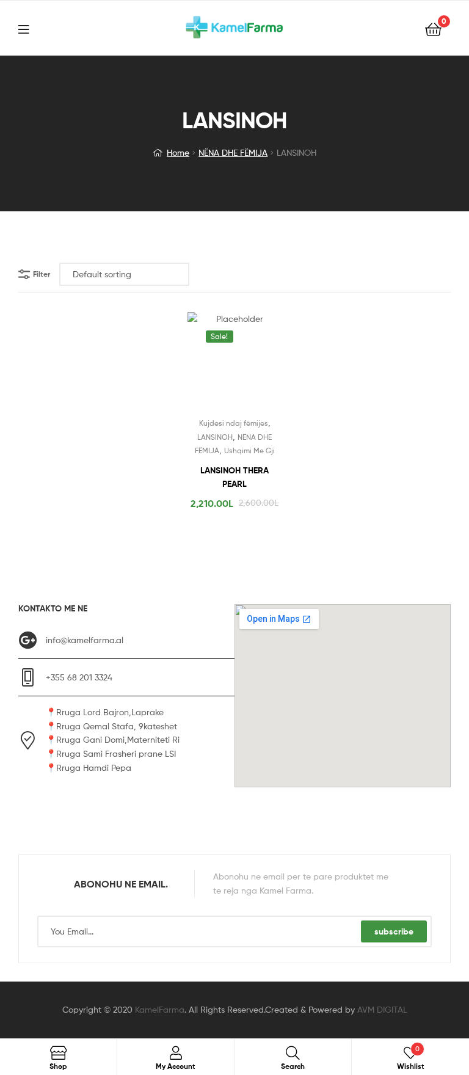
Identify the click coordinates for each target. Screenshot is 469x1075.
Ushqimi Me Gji (249, 450)
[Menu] (31, 28)
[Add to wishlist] (204, 364)
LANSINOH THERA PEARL (234, 477)
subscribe (393, 931)
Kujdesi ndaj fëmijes (233, 423)
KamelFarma (159, 1009)
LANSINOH (215, 437)
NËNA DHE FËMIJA (232, 152)
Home (178, 152)
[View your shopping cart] (433, 28)
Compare (234, 364)
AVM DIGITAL (382, 1009)
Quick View (264, 364)
